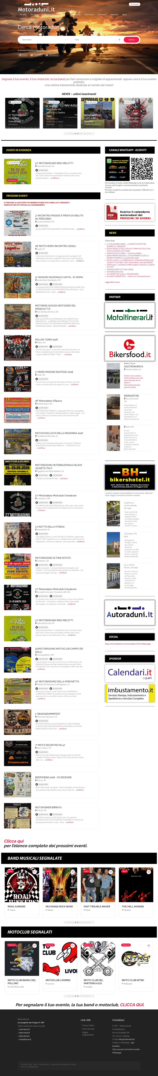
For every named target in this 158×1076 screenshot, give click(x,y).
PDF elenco (76, 15)
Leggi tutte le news (112, 282)
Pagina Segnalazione (88, 1033)
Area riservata (88, 1029)
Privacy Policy (88, 1025)
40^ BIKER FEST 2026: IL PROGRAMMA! (123, 274)
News (32, 19)
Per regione (49, 15)
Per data (23, 15)
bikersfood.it (24, 1036)
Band (124, 15)
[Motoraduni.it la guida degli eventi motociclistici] (36, 7)
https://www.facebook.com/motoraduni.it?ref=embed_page (128, 644)
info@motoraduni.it (127, 1039)
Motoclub (114, 15)
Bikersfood (102, 15)
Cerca (131, 39)
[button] (45, 40)
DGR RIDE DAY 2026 (115, 272)
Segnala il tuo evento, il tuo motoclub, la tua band (33, 79)
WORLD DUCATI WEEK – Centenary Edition (124, 253)
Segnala (23, 19)
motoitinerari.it (25, 1039)
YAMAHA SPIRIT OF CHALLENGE (120, 269)
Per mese (34, 15)
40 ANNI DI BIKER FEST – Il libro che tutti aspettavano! (128, 276)
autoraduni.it (24, 1029)
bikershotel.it (24, 1033)
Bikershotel (89, 15)
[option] (22, 114)
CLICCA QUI (131, 1004)
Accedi (136, 4)
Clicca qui (13, 841)
